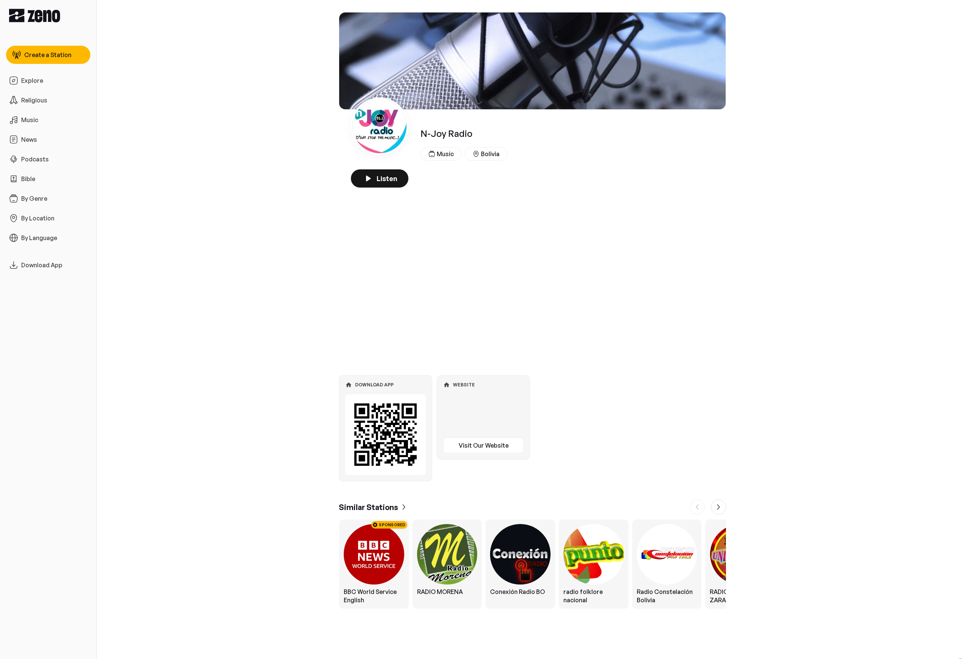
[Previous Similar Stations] (697, 507)
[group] (532, 564)
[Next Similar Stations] (718, 507)
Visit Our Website (484, 445)
